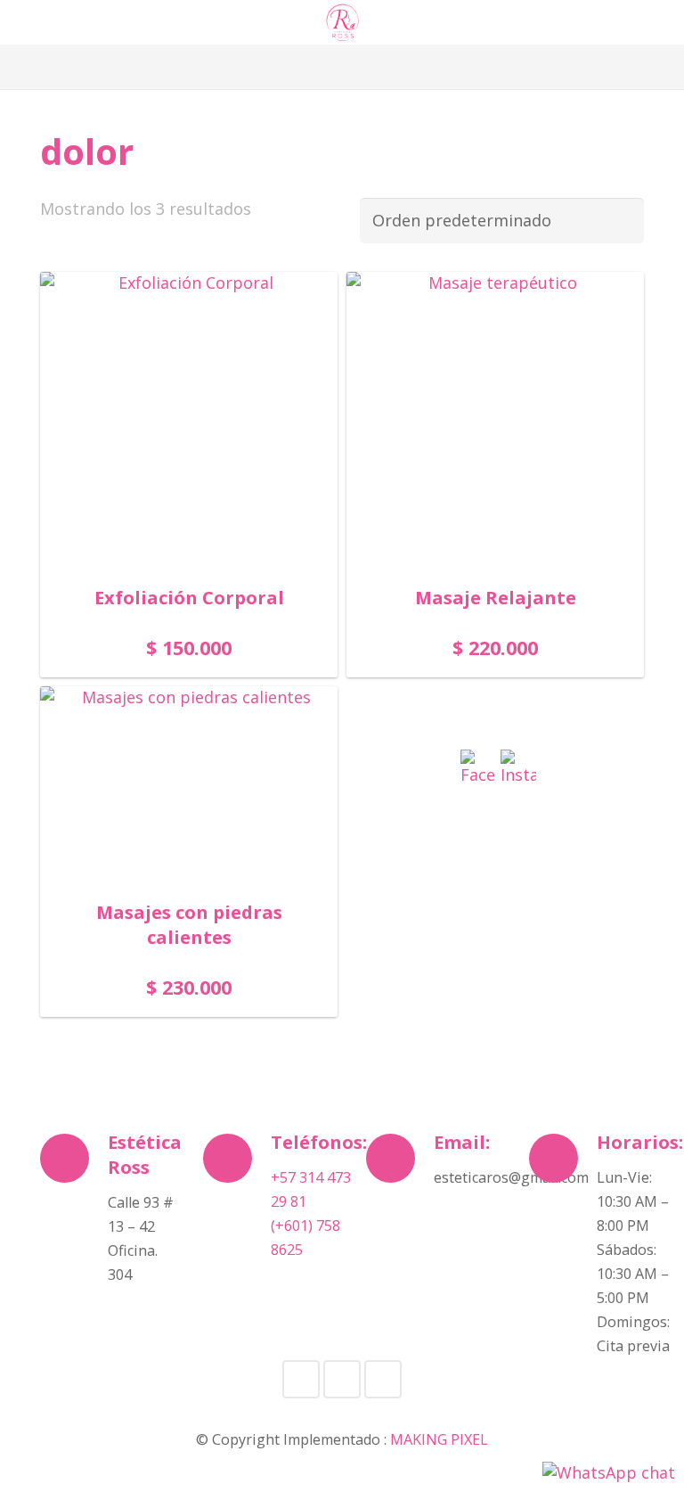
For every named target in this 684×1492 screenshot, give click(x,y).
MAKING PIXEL (439, 1439)
